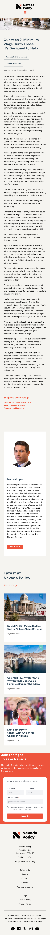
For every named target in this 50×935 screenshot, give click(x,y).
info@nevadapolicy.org (25, 861)
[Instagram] (31, 929)
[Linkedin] (19, 929)
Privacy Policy (25, 904)
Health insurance (23, 402)
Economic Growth (13, 64)
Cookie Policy (25, 899)
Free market (9, 402)
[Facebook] (13, 929)
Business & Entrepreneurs (16, 57)
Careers (25, 882)
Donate (25, 874)
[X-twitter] (25, 929)
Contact (25, 878)
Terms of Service (30, 921)
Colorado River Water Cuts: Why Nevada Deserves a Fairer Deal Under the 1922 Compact (23, 682)
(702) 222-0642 (25, 857)
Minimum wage (10, 405)
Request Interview (25, 887)
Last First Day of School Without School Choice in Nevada (20, 732)
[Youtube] (37, 929)
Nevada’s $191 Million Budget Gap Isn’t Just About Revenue (24, 627)
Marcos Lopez (10, 70)
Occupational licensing (14, 408)
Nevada (21, 405)
